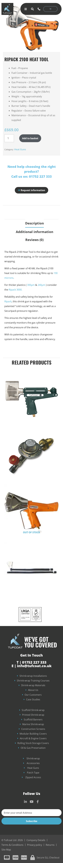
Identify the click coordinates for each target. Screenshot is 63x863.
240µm (41, 285)
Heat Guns (20, 149)
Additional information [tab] (34, 231)
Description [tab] (34, 223)
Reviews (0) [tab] (34, 239)
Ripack (8, 301)
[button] (32, 9)
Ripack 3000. (15, 289)
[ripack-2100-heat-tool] (31, 28)
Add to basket (30, 138)
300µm (31, 285)
